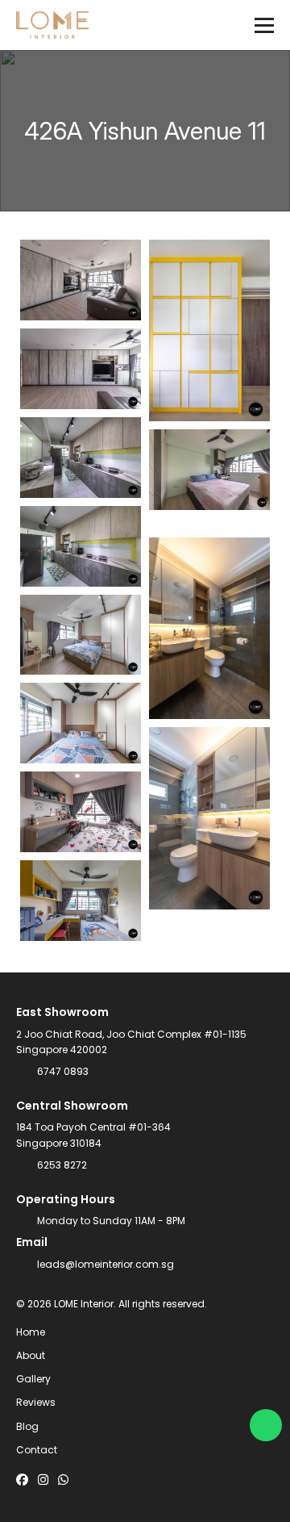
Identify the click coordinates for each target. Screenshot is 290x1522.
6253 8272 (62, 1165)
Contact (36, 1450)
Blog (27, 1426)
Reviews (36, 1402)
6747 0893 (63, 1071)
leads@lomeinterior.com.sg (105, 1264)
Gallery (33, 1379)
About (30, 1355)
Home (30, 1332)
